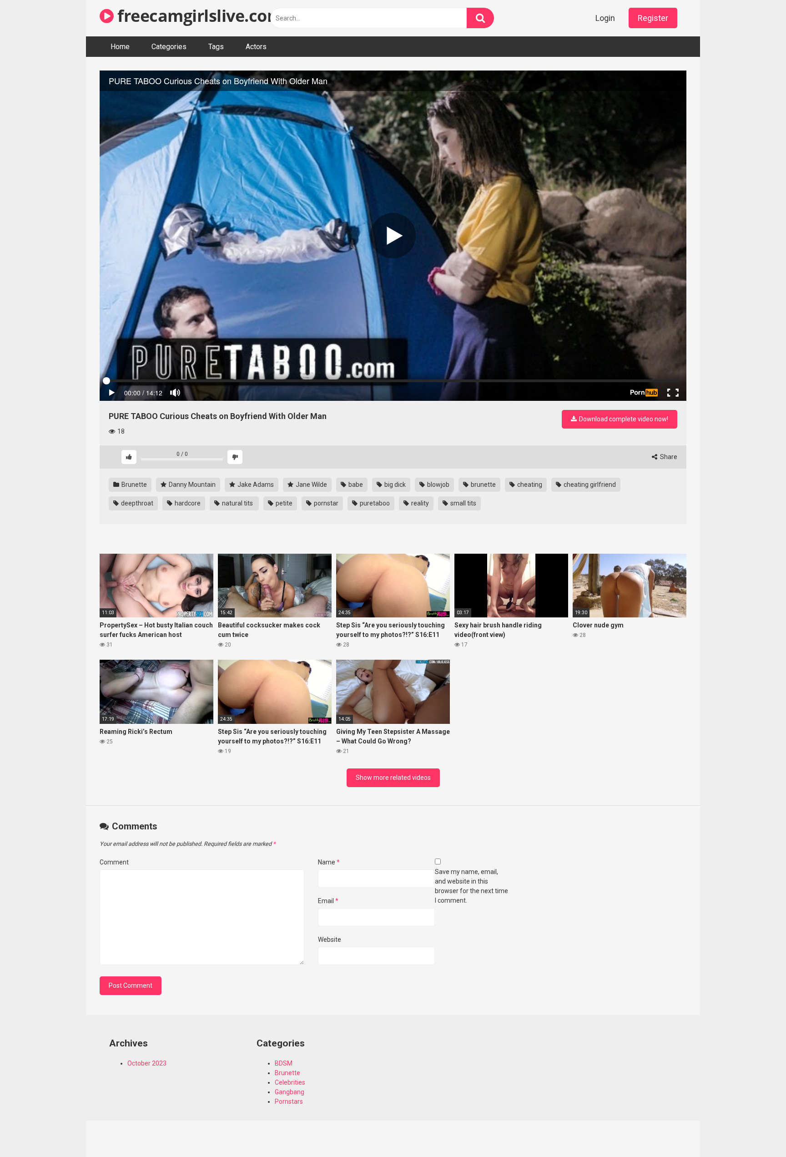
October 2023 (146, 1063)
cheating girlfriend (589, 484)
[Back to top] (755, 1129)
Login (605, 18)
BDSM (283, 1063)
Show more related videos (393, 777)
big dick (394, 484)
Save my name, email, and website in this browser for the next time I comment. (471, 886)
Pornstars (289, 1101)
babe (355, 484)
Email (328, 900)
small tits (462, 503)
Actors (256, 46)
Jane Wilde (310, 484)
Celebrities (290, 1082)
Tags (216, 46)
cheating (529, 484)
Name (329, 862)
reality (419, 503)
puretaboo (374, 503)
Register (653, 18)
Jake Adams (255, 484)
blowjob (437, 484)
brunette (482, 484)
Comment (114, 862)
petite (283, 503)
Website (329, 939)
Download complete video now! (623, 419)
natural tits (237, 503)
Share (668, 456)
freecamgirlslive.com (198, 16)
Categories (168, 46)
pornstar (325, 503)
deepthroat (136, 503)
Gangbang (289, 1092)
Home (120, 46)
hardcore (187, 503)
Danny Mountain (191, 484)
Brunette (133, 484)
